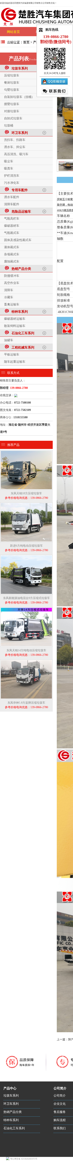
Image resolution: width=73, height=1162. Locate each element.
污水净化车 (11, 182)
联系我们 (60, 1128)
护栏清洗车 (11, 175)
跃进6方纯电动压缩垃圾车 (26, 548)
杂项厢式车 (11, 254)
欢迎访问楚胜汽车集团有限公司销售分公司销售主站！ (32, 3)
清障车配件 (11, 204)
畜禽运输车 (11, 304)
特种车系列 (19, 311)
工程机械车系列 (22, 347)
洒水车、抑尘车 (14, 147)
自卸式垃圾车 (13, 118)
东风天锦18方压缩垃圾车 (26, 495)
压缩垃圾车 (11, 75)
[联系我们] (54, 91)
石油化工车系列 (22, 333)
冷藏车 (8, 297)
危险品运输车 (20, 211)
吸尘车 (8, 161)
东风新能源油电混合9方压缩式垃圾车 (26, 600)
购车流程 (13, 41)
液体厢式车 (11, 247)
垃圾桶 (8, 125)
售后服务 (60, 1112)
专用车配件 (19, 190)
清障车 (8, 290)
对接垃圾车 (11, 111)
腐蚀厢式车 (11, 261)
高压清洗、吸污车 (16, 154)
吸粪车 (8, 168)
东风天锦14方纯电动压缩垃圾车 (26, 652)
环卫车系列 (19, 133)
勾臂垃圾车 (11, 89)
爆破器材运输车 (14, 318)
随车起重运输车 (14, 361)
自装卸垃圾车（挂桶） (19, 97)
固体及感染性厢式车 (17, 240)
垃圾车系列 (19, 68)
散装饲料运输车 (14, 326)
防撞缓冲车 (11, 275)
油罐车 (8, 340)
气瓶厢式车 (11, 232)
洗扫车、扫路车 (14, 139)
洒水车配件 (11, 197)
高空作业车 (11, 283)
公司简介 (60, 1095)
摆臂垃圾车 (11, 104)
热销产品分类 (20, 268)
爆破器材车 (11, 225)
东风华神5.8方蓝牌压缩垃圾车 (26, 705)
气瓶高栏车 (11, 218)
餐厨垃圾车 (11, 82)
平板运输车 (11, 354)
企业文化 (60, 1103)
